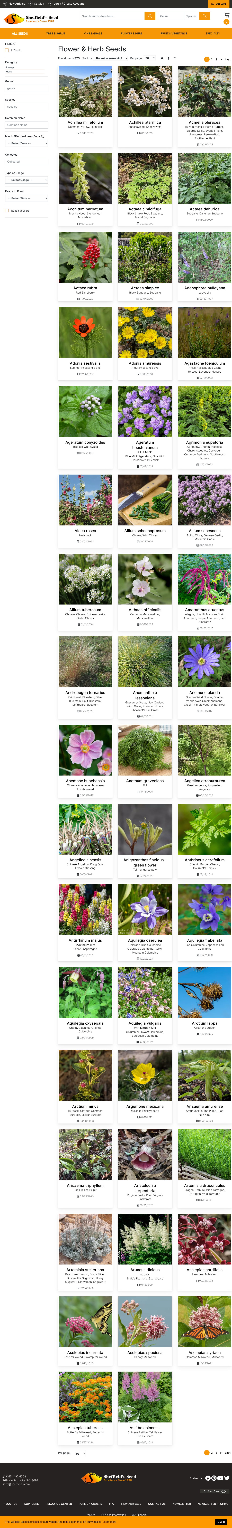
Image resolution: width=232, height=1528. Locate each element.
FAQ (111, 1503)
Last (227, 59)
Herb (9, 71)
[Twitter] (226, 1478)
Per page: (64, 1453)
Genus (9, 81)
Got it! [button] (221, 1522)
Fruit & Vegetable (174, 33)
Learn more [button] (109, 1521)
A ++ (216, 1491)
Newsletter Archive (213, 1503)
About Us (10, 1503)
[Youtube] (220, 1478)
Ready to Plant (14, 191)
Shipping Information (113, 1515)
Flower (10, 67)
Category (11, 62)
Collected (11, 154)
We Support (139, 1515)
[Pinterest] (214, 1478)
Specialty (213, 33)
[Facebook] (208, 1478)
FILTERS (10, 43)
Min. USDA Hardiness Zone (23, 136)
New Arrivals (131, 1503)
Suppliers (31, 1503)
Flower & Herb (131, 33)
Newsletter (182, 1503)
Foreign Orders (90, 1503)
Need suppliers (20, 210)
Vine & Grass (93, 33)
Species (10, 99)
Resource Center (59, 1503)
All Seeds (20, 33)
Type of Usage (14, 173)
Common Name (15, 118)
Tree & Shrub (55, 33)
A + (209, 1491)
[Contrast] (224, 1491)
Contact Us (157, 1503)
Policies (90, 1515)
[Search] (150, 16)
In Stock (16, 50)
